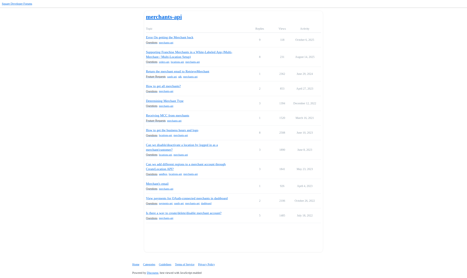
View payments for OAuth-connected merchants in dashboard (187, 198)
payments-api (166, 203)
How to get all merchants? (163, 86)
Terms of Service (184, 264)
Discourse (152, 272)
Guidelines (165, 264)
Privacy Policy (206, 264)
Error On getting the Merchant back (169, 37)
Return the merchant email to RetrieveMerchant (177, 71)
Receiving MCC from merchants (167, 115)
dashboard (206, 203)
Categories (149, 264)
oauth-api (172, 76)
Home (135, 264)
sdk (180, 76)
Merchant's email (157, 184)
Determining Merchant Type (165, 101)
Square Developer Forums (17, 3)
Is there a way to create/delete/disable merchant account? (183, 213)
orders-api (164, 62)
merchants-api (166, 42)
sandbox (163, 174)
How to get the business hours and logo (172, 130)
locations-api (177, 62)
